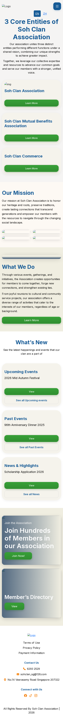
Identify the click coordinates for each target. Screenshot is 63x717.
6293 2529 (33, 668)
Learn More (31, 103)
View (31, 391)
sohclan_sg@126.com (34, 674)
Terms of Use (31, 642)
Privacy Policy (31, 647)
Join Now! (18, 555)
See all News (31, 494)
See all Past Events (31, 447)
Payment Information (32, 653)
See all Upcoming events (31, 400)
